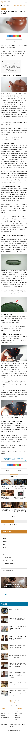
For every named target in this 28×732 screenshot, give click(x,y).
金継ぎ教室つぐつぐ (7, 566)
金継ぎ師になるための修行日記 (9, 563)
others (4, 544)
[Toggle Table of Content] (18, 62)
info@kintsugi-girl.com (14, 726)
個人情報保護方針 (5, 717)
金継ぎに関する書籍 (7, 557)
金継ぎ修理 (17, 717)
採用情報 (3, 715)
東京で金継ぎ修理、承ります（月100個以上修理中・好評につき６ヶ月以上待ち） (13, 459)
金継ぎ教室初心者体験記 (8, 570)
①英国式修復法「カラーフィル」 (10, 65)
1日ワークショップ (19, 719)
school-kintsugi (5, 547)
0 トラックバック (20, 521)
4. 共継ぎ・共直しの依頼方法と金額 (9, 70)
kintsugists (5, 541)
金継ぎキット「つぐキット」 (9, 560)
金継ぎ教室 (17, 715)
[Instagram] (11, 705)
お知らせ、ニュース (7, 551)
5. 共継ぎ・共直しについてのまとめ (9, 71)
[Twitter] (13, 705)
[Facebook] (15, 705)
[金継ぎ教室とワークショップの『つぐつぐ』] (6, 2)
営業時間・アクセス (5, 713)
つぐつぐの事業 (18, 708)
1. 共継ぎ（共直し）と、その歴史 (9, 63)
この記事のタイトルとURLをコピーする (14, 41)
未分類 (4, 554)
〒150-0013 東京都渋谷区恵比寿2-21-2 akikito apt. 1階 (18, 724)
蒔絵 (3, 535)
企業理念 (3, 711)
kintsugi (4, 538)
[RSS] (16, 705)
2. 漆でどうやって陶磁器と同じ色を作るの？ (11, 67)
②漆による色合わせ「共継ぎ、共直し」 (12, 66)
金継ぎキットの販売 (19, 711)
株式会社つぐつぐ (4, 724)
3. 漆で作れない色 (6, 69)
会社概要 (3, 708)
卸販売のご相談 (18, 713)
